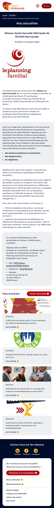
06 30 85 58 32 (26, 269)
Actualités (12, 15)
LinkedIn (17, 454)
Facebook (26, 454)
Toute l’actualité (38, 293)
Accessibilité (37, 6)
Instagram (36, 454)
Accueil (5, 15)
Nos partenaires (13, 484)
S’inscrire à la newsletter (21, 473)
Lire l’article (11, 327)
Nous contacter (13, 480)
